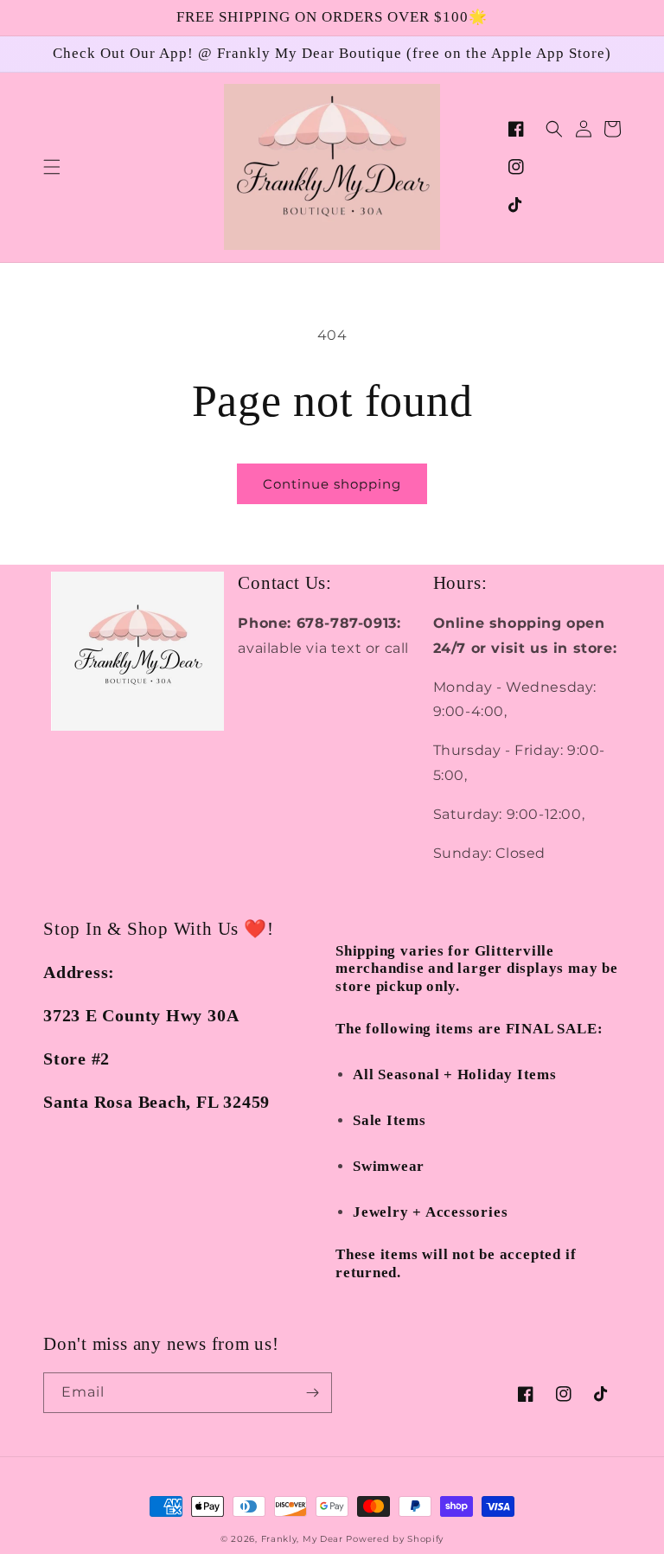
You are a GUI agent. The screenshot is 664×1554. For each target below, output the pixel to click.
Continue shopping (332, 484)
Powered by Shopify (395, 1538)
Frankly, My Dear (302, 1538)
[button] (52, 167)
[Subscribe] (312, 1392)
